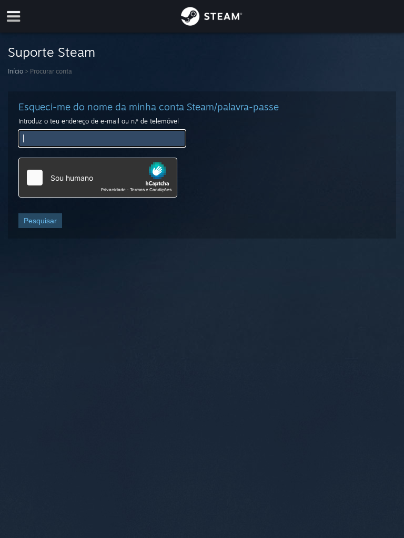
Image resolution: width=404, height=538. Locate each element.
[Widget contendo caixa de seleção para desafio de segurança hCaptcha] (97, 178)
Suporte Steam (51, 52)
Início (15, 71)
